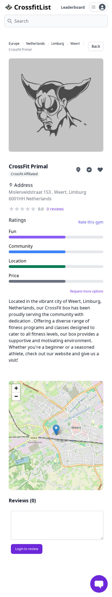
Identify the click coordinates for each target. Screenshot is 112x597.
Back (96, 46)
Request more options (86, 291)
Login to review (26, 549)
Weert (75, 43)
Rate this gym (90, 222)
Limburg (57, 43)
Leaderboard (73, 7)
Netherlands (35, 43)
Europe (14, 43)
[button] (56, 429)
